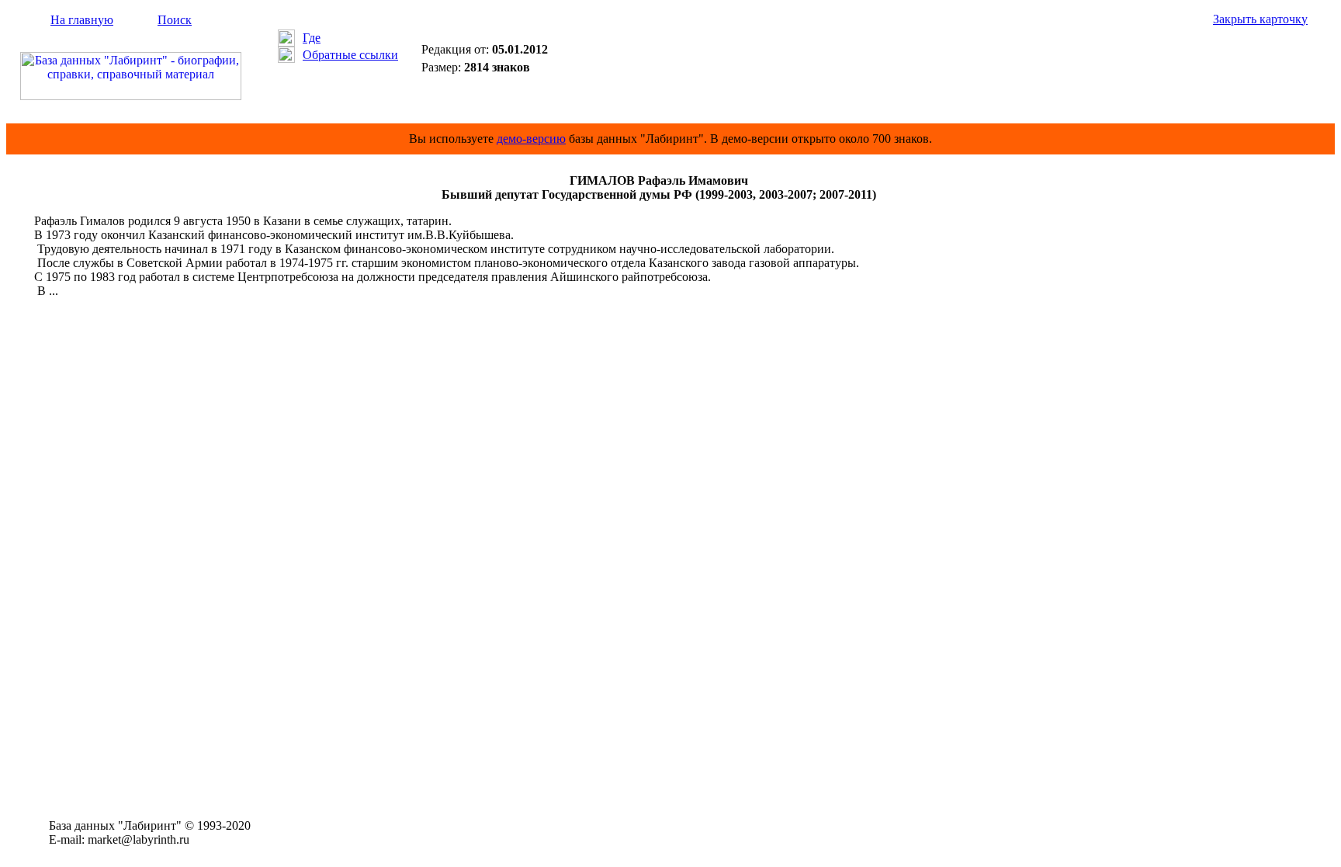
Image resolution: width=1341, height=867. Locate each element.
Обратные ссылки (350, 54)
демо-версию (531, 138)
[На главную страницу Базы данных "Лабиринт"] (130, 95)
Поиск (175, 19)
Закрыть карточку (1260, 19)
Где (312, 37)
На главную (81, 19)
